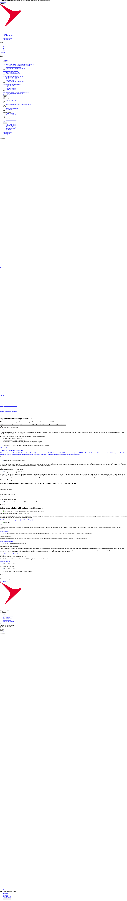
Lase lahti (3, 3)
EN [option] (4, 44)
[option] (65, 44)
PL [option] (3, 48)
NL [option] (4, 50)
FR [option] (3, 47)
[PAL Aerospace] (63, 31)
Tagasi (5, 61)
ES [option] (3, 46)
